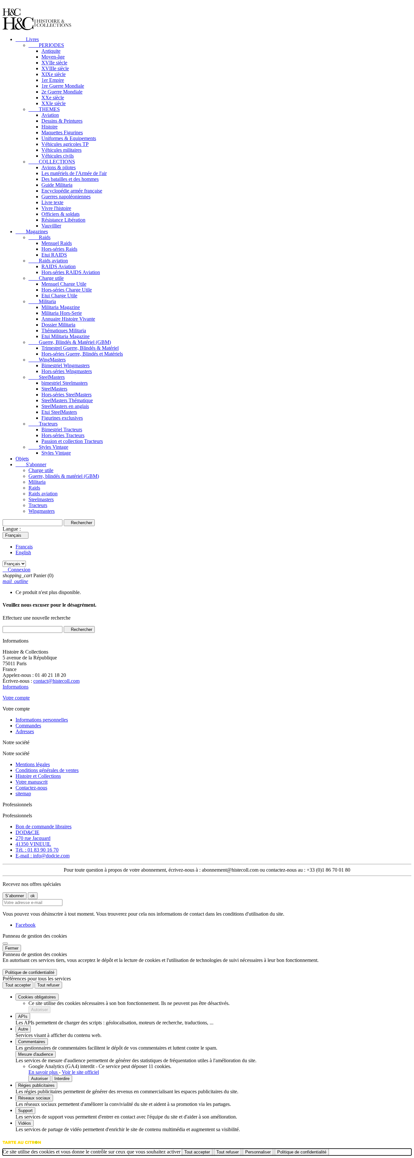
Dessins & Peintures (61, 121)
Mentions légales (33, 764)
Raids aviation (48, 260)
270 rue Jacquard (33, 838)
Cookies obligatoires (37, 997)
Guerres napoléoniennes (66, 196)
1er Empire (52, 80)
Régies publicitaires (36, 1085)
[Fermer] (5, 943)
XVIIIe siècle (55, 68)
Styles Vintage (48, 447)
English (23, 552)
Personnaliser (258, 1152)
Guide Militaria (56, 185)
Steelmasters (41, 499)
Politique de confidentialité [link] (29, 972)
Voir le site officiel (80, 1072)
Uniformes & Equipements (68, 138)
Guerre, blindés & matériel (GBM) (63, 476)
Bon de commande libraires (43, 826)
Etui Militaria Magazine (65, 336)
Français (24, 546)
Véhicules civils (57, 156)
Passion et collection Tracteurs (72, 441)
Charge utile (46, 278)
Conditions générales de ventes (47, 770)
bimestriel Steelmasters (64, 383)
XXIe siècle (53, 103)
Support (25, 1110)
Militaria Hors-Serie (61, 313)
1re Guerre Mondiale (62, 86)
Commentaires (31, 1041)
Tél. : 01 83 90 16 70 (37, 850)
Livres (27, 39)
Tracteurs (43, 423)
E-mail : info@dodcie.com (43, 855)
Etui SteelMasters (59, 412)
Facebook (26, 925)
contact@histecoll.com (56, 681)
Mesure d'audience (35, 1054)
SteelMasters (46, 377)
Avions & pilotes (58, 167)
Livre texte (52, 202)
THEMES (44, 109)
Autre (23, 1029)
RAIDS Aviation (58, 266)
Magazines (32, 231)
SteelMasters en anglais (65, 406)
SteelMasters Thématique (67, 400)
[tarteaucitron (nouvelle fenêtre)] (22, 1145)
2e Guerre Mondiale (61, 91)
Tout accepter (18, 985)
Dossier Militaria (58, 324)
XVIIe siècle (54, 62)
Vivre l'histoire (56, 208)
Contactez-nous (31, 787)
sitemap (23, 793)
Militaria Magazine (60, 307)
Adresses (25, 731)
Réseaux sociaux (34, 1098)
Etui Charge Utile (59, 295)
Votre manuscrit (32, 782)
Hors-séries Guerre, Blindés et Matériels (82, 354)
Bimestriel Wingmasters (65, 365)
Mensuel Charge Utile (63, 284)
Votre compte (16, 697)
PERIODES (46, 45)
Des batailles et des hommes (70, 179)
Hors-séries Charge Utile (66, 289)
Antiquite (50, 51)
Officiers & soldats (60, 214)
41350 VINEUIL (33, 844)
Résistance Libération (63, 220)
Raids (39, 237)
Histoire (49, 126)
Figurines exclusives (62, 418)
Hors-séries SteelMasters (66, 394)
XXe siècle (52, 97)
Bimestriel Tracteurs (61, 429)
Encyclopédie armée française (71, 190)
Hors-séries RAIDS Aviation (70, 272)
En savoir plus (43, 1072)
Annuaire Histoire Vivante (68, 319)
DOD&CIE (27, 832)
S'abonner (31, 464)
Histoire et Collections (38, 776)
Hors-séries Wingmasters (66, 371)
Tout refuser (48, 985)
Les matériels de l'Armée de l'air (74, 173)
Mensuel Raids (56, 243)
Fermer (11, 948)
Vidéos (24, 1123)
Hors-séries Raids (59, 249)
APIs (22, 1016)
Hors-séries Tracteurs (62, 435)
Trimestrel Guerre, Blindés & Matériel (80, 348)
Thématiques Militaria (63, 330)
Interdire (62, 1078)
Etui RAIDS (54, 255)
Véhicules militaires (61, 150)
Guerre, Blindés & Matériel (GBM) (69, 342)
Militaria (42, 301)
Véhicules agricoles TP (65, 144)
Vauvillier (51, 225)
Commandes (28, 725)
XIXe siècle (53, 74)
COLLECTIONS (51, 161)
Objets (22, 458)
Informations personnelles (42, 719)
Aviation (50, 115)
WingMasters (47, 359)
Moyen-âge (53, 57)
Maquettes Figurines (62, 132)
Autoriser (39, 1009)
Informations (15, 686)
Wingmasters (41, 511)
